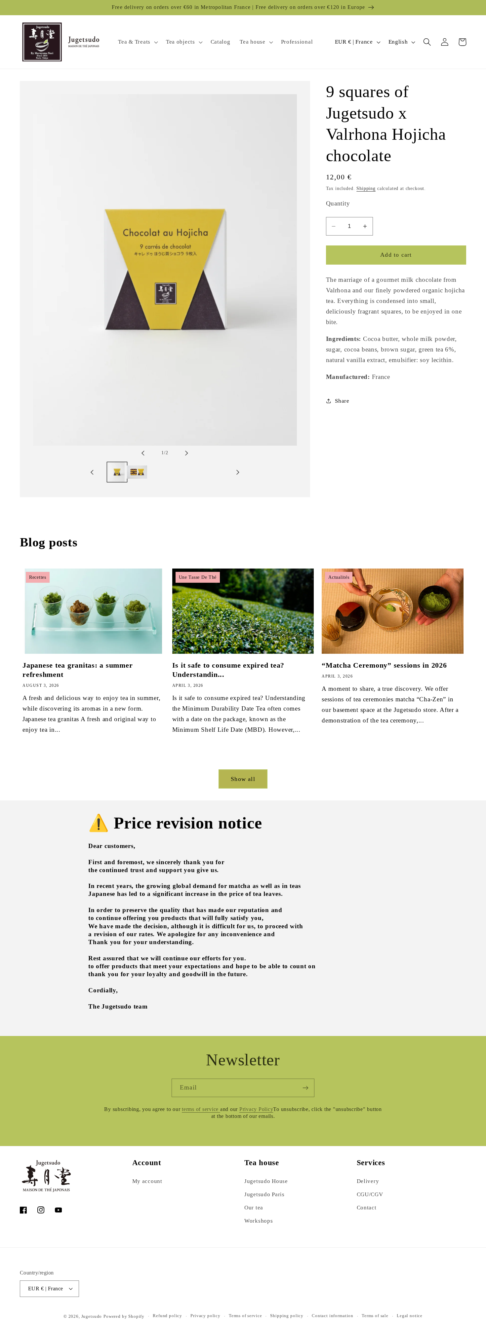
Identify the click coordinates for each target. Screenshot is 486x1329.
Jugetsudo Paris (264, 1194)
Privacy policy (205, 1315)
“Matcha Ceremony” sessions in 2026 (384, 665)
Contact (367, 1207)
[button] (137, 42)
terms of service (201, 1109)
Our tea (253, 1207)
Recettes (37, 577)
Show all (243, 779)
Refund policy (167, 1315)
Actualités (338, 577)
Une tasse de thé (198, 577)
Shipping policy (287, 1315)
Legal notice (410, 1315)
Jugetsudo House (266, 1181)
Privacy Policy (256, 1109)
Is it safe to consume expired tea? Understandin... (228, 670)
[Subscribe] (305, 1088)
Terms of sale (375, 1315)
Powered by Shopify (123, 1316)
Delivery (368, 1181)
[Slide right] (181, 453)
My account (147, 1181)
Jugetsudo (91, 1316)
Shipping (366, 188)
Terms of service (245, 1315)
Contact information (332, 1315)
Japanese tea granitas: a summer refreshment (77, 670)
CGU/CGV (370, 1194)
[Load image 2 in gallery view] (137, 472)
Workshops (258, 1221)
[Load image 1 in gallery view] (117, 472)
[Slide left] (149, 453)
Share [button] (342, 401)
